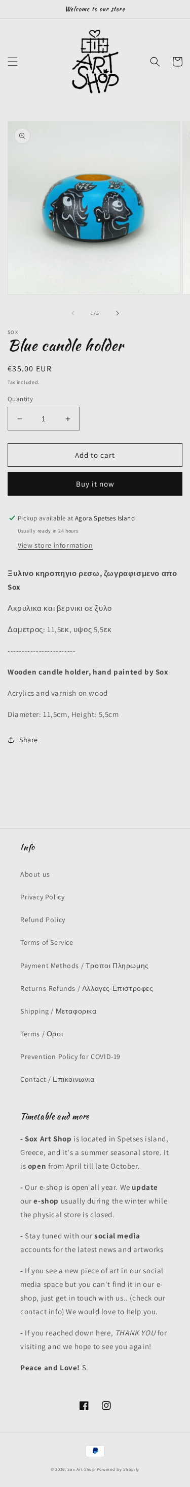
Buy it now (95, 484)
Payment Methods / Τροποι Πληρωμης (84, 965)
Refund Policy (42, 919)
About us (35, 874)
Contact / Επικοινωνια (57, 1079)
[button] (13, 62)
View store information (55, 545)
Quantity (20, 399)
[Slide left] (73, 313)
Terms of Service (46, 942)
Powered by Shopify (118, 1469)
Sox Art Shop (81, 1469)
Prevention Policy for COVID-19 (70, 1056)
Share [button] (28, 739)
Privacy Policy (42, 896)
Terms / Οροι (41, 1033)
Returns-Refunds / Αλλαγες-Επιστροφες (87, 988)
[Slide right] (117, 313)
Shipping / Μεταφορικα (58, 1011)
